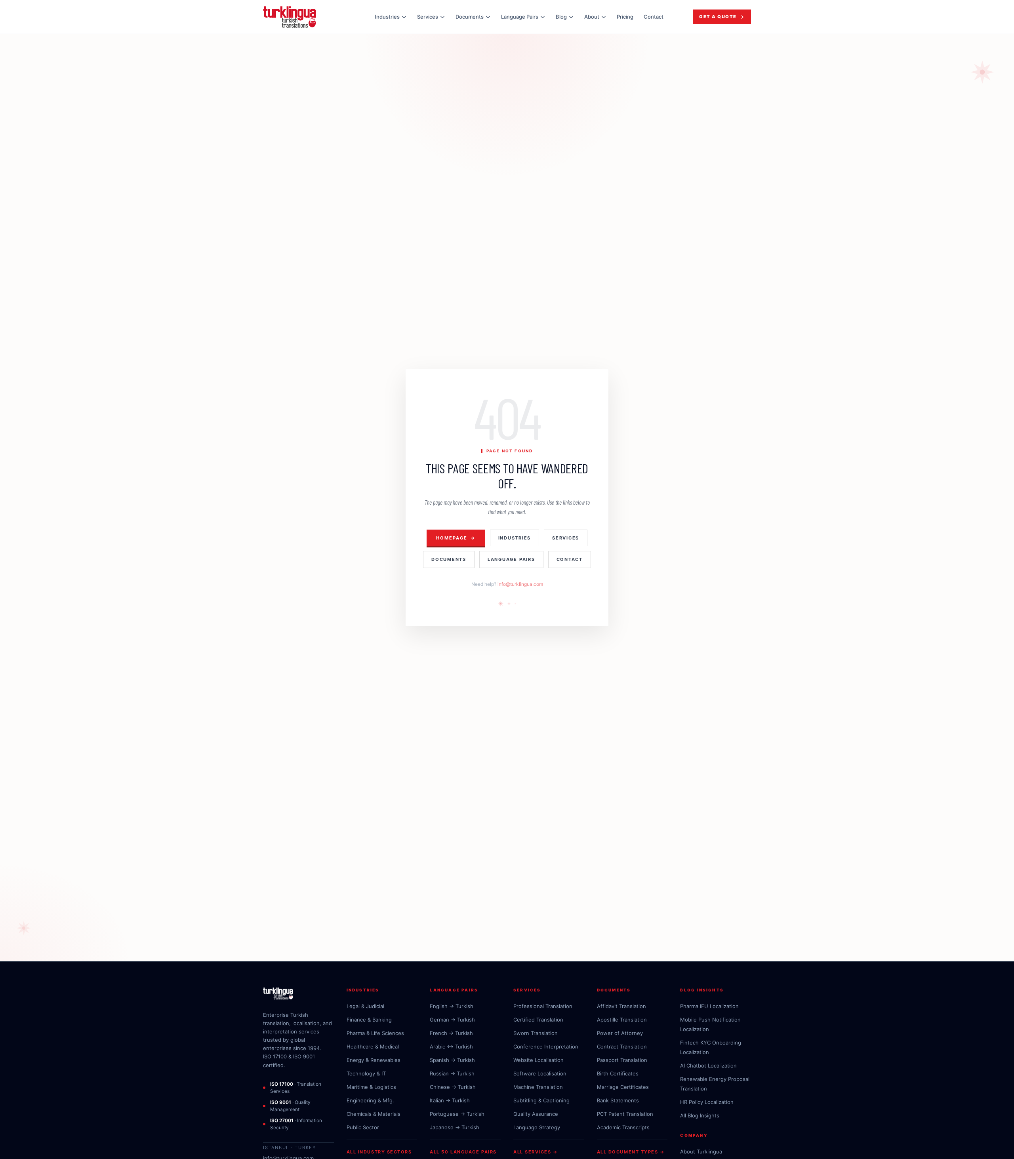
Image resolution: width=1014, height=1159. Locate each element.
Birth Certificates (618, 1073)
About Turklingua (701, 1151)
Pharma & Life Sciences (375, 1033)
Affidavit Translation (621, 1006)
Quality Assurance (535, 1114)
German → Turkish (452, 1019)
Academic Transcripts (623, 1127)
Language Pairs (519, 16)
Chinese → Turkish (453, 1087)
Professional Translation (542, 1006)
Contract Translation (622, 1046)
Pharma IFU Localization (709, 1006)
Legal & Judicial (365, 1006)
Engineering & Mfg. (370, 1100)
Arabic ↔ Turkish (451, 1046)
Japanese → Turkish (454, 1127)
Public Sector (363, 1127)
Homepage (456, 538)
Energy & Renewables (373, 1060)
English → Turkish (451, 1006)
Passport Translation (622, 1060)
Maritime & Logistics (371, 1087)
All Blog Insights (699, 1115)
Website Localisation (538, 1060)
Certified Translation (538, 1019)
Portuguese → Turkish (457, 1114)
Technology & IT (366, 1073)
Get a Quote (718, 16)
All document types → (631, 1152)
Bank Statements (618, 1100)
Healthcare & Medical (373, 1046)
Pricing (625, 16)
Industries (387, 16)
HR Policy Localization (707, 1102)
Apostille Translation (622, 1019)
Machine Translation (538, 1087)
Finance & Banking (369, 1019)
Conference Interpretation (545, 1046)
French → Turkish (451, 1033)
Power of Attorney (620, 1033)
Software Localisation (539, 1073)
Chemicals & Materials (373, 1114)
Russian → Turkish (452, 1073)
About (591, 16)
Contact (653, 16)
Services (427, 16)
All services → (535, 1152)
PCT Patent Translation (625, 1114)
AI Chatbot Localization (708, 1065)
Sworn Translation (535, 1033)
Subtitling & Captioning (541, 1100)
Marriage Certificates (623, 1087)
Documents (470, 16)
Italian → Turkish (450, 1100)
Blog (561, 16)
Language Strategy (536, 1127)
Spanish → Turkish (452, 1060)
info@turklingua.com (520, 584)
